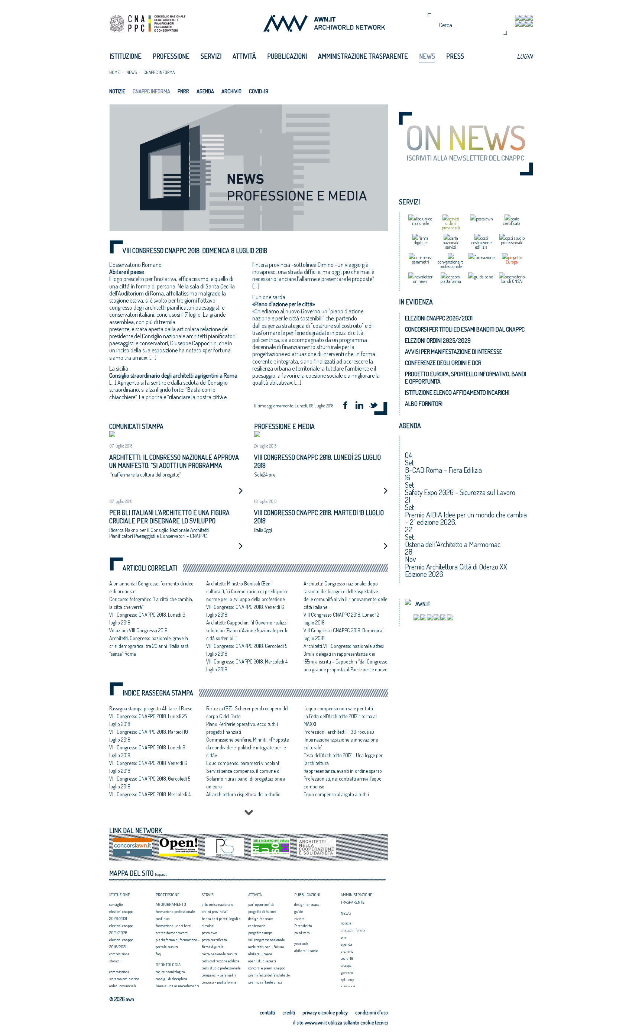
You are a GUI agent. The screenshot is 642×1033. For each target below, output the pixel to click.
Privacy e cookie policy (325, 1012)
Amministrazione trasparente (363, 56)
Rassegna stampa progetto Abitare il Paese (150, 708)
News (427, 56)
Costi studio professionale (221, 968)
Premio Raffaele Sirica (265, 982)
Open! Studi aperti (262, 960)
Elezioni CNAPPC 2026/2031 (439, 318)
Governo (347, 972)
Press (455, 56)
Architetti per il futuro (266, 946)
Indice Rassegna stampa (158, 693)
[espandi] (161, 874)
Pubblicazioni (287, 56)
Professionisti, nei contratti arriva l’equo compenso (343, 782)
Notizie (117, 91)
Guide (298, 911)
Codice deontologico (170, 971)
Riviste (299, 918)
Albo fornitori (423, 403)
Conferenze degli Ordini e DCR (443, 363)
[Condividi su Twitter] (376, 406)
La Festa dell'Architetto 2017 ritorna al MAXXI (340, 720)
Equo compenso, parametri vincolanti (243, 763)
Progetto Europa (260, 932)
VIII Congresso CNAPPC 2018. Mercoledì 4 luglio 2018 (150, 798)
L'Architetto (303, 925)
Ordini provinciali (122, 985)
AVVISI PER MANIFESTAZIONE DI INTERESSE (453, 351)
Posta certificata (214, 939)
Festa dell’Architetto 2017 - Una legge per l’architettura (343, 759)
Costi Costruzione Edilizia (221, 960)
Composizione (119, 953)
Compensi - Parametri (219, 975)
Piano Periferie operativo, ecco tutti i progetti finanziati (242, 728)
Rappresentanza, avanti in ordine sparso (343, 771)
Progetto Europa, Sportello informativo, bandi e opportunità (465, 377)
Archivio (231, 91)
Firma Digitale (213, 946)
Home (114, 72)
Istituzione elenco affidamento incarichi (457, 392)
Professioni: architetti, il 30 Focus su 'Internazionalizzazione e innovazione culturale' (341, 739)
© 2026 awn (121, 999)
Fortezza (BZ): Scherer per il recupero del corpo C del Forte (247, 712)
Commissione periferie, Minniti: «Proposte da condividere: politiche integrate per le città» (247, 747)
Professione (171, 56)
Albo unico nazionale (217, 904)
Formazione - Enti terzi (173, 925)
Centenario (256, 925)
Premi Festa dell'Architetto (269, 975)
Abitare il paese (260, 953)
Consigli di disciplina (171, 978)
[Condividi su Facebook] (348, 406)
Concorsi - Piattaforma (219, 982)
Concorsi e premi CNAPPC (266, 968)
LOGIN (524, 56)
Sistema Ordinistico (124, 978)
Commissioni (119, 971)
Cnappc (346, 965)
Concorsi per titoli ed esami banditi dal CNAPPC (465, 329)
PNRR (183, 91)
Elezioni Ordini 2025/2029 (438, 340)
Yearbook (301, 943)
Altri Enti (348, 986)
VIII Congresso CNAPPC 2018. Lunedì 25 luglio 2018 (148, 720)
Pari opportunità (261, 904)
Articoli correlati (150, 568)
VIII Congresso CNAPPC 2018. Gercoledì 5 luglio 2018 (149, 782)
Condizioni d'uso (371, 1012)
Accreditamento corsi (172, 932)
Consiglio (116, 904)
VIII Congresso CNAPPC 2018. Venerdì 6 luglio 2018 (148, 767)
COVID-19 (258, 91)
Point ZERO (301, 932)
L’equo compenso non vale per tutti (338, 708)
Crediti (288, 1012)
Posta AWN (209, 932)
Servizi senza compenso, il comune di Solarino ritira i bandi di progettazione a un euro (245, 779)
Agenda (205, 91)
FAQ (158, 953)
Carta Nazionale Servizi (219, 953)
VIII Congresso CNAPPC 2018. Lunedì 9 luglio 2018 (147, 751)
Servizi (211, 56)
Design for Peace (260, 918)
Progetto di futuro (262, 911)
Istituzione (126, 56)
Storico (114, 960)
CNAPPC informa (159, 72)
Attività (244, 56)
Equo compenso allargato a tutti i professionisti (336, 798)
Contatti (267, 1012)
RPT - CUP (347, 979)
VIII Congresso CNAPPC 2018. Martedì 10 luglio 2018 (148, 736)
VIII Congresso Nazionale (266, 939)
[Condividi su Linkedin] (362, 406)
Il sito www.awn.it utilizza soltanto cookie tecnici (340, 1022)
